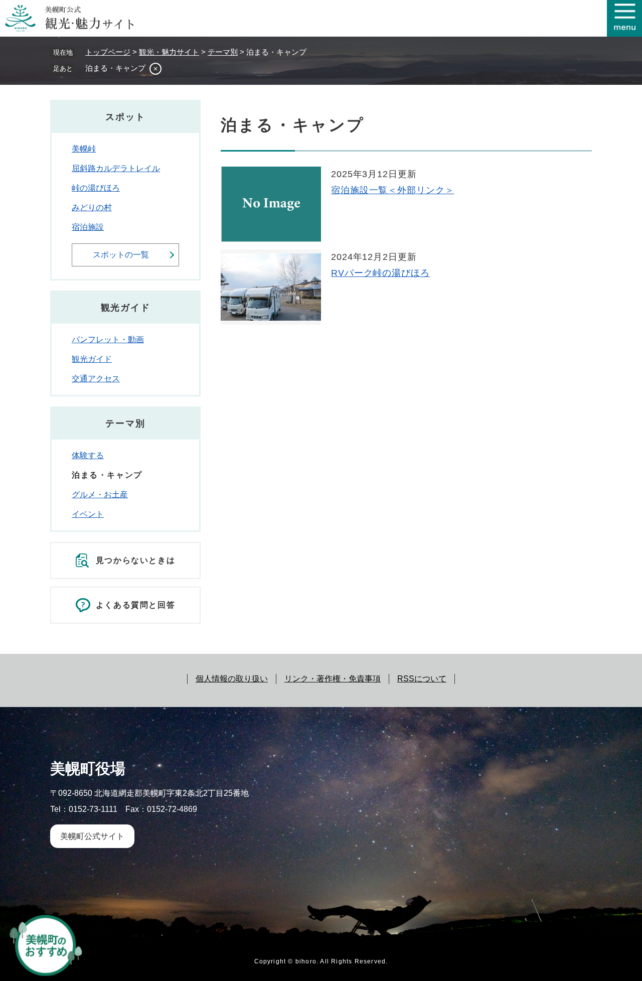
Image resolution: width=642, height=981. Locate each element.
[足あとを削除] (155, 69)
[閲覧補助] (624, 18)
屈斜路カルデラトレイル (116, 168)
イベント (88, 514)
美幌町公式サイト (92, 836)
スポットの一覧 (121, 254)
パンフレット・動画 (108, 339)
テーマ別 (223, 52)
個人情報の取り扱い (232, 678)
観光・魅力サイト (169, 52)
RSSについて (421, 678)
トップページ (107, 52)
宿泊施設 (88, 227)
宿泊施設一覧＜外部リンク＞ (392, 190)
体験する (88, 455)
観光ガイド (92, 359)
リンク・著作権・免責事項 (332, 678)
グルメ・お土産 (100, 494)
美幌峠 (84, 149)
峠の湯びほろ (96, 188)
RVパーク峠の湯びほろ (380, 273)
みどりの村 (92, 207)
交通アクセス (96, 378)
